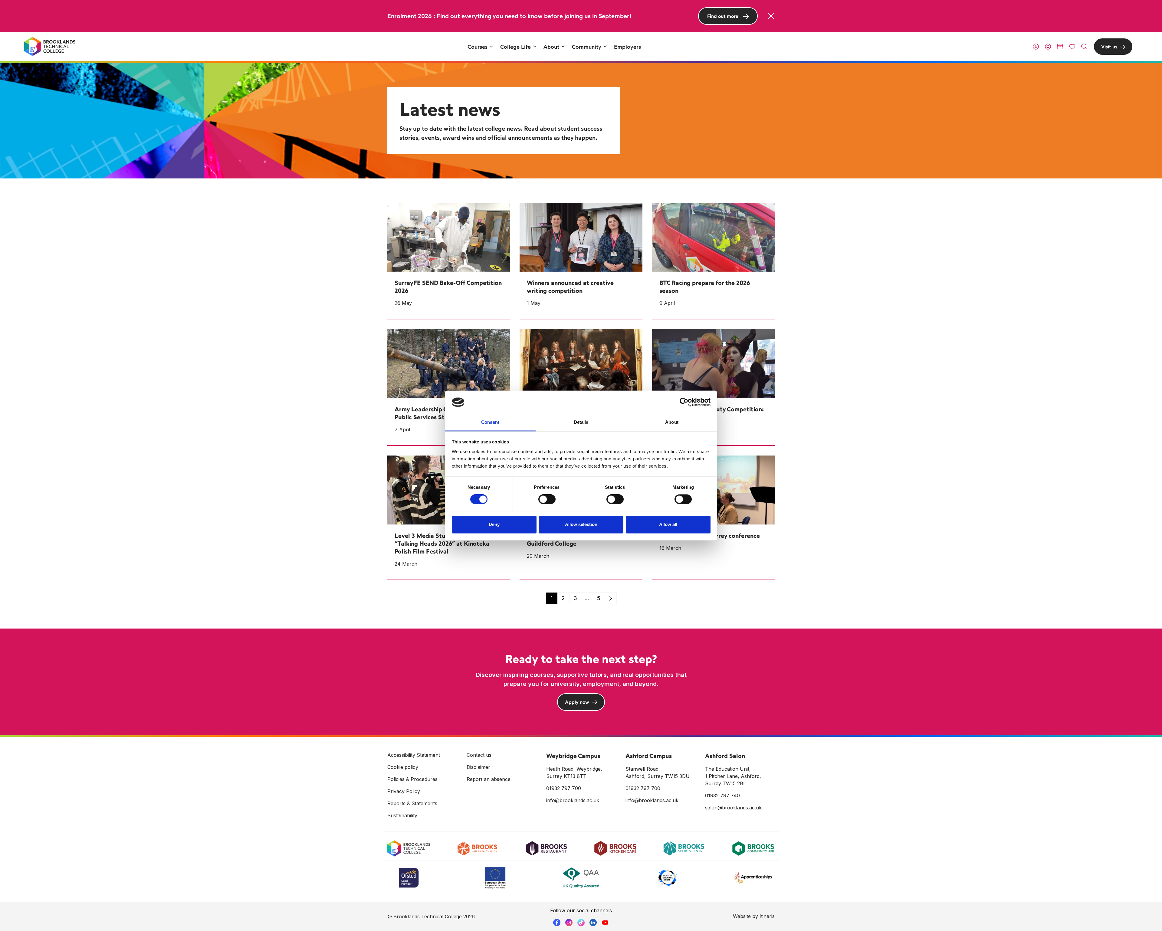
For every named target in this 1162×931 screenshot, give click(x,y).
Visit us (1109, 47)
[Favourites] (1072, 47)
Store (1060, 47)
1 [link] (551, 598)
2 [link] (563, 598)
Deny (494, 524)
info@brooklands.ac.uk (572, 800)
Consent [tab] (490, 422)
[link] (611, 598)
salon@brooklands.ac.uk (733, 808)
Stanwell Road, (642, 769)
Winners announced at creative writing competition (570, 286)
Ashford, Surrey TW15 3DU (657, 776)
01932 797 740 (722, 795)
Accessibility (1036, 47)
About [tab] (671, 422)
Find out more (722, 16)
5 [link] (598, 598)
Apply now (577, 702)
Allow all (668, 524)
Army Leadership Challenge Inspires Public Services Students (444, 413)
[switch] (547, 499)
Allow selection (581, 524)
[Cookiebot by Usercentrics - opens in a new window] (684, 402)
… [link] (587, 598)
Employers (627, 46)
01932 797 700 (563, 788)
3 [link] (575, 598)
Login (1048, 47)
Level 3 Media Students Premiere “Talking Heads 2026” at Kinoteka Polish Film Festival (442, 543)
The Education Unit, (728, 769)
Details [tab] (581, 422)
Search (1084, 47)
